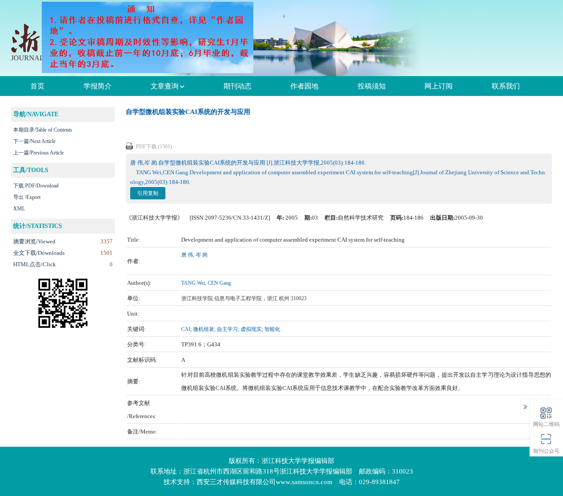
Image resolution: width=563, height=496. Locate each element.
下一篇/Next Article (34, 141)
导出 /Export (26, 197)
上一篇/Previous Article (38, 153)
